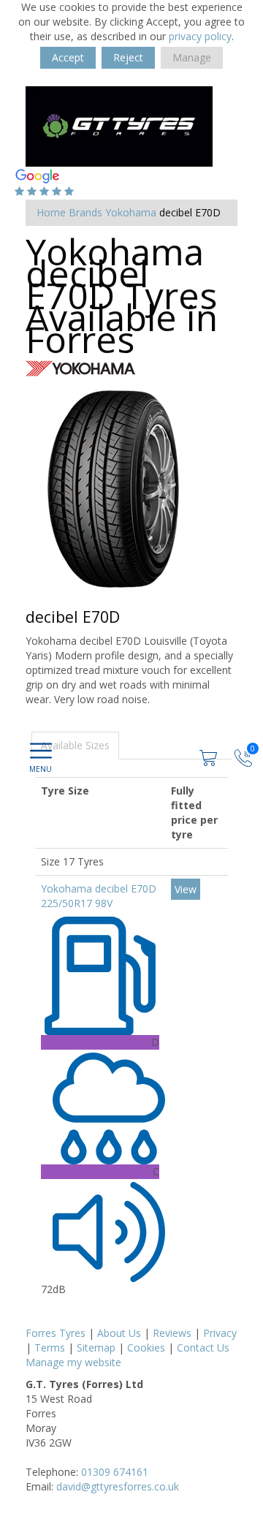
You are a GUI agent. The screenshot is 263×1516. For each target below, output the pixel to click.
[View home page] (119, 125)
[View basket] (209, 757)
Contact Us (203, 1347)
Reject (128, 57)
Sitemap (96, 1347)
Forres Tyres (55, 1333)
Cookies (146, 1347)
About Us (119, 1333)
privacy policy (200, 36)
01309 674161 (114, 1472)
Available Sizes (75, 745)
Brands (85, 212)
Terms (49, 1347)
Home (51, 212)
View (186, 889)
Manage (191, 57)
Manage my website (73, 1362)
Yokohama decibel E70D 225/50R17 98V (98, 896)
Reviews (172, 1333)
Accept (68, 57)
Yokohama (130, 212)
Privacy (220, 1333)
